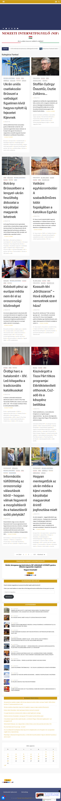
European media (19, 330)
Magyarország (19, 247)
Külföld (18, 80)
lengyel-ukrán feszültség (16, 144)
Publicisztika (36, 78)
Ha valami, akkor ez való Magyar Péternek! (23, 681)
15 (46, 756)
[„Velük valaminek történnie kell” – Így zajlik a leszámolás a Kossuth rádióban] (6, 667)
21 (38, 758)
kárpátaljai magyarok (15, 245)
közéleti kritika (52, 327)
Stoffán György (37, 80)
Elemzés (52, 177)
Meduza (12, 539)
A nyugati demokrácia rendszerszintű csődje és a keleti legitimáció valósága (22, 713)
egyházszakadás (11, 411)
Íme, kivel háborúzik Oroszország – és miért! (14, 726)
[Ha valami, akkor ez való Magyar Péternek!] (6, 681)
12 (23, 756)
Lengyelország (11, 247)
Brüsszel (5, 140)
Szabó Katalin (36, 472)
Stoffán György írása (46, 120)
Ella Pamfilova (6, 537)
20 (31, 758)
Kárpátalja (6, 80)
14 (38, 756)
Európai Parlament (16, 242)
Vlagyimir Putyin (23, 543)
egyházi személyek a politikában (40, 114)
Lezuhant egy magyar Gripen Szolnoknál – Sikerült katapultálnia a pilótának (33, 674)
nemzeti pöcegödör (51, 330)
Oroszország (19, 334)
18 (16, 758)
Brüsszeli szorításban (9, 78)
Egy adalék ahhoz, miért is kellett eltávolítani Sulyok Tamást (28, 617)
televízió (20, 338)
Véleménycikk (45, 179)
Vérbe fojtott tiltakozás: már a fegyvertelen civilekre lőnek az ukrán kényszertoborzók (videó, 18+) (28, 724)
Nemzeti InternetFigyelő (20, 146)
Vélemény (44, 80)
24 (8, 761)
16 (53, 756)
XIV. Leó (48, 239)
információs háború (17, 537)
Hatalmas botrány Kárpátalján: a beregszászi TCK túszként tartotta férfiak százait (23, 716)
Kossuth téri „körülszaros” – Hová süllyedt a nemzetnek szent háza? (45, 296)
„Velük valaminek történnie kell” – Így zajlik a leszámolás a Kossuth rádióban (33, 667)
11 (16, 756)
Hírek (22, 78)
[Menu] (3, 1)
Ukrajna (24, 80)
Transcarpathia (16, 251)
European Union (45, 533)
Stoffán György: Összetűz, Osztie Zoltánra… (44, 89)
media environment (19, 332)
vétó (11, 253)
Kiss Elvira (12, 80)
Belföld (35, 367)
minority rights (44, 540)
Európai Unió (12, 140)
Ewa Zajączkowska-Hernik (16, 243)
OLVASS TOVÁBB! (8, 137)
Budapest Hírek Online (31, 698)
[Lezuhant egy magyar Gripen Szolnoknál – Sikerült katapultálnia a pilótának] (6, 674)
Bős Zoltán (10, 177)
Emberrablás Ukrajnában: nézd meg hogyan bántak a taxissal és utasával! (21, 710)
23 (53, 758)
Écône (5, 411)
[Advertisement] (30, 15)
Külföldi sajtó (7, 468)
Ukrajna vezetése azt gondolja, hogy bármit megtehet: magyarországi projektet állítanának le (26, 707)
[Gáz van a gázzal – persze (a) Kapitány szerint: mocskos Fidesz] (6, 660)
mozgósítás (18, 539)
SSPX (14, 417)
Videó (15, 179)
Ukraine (49, 544)
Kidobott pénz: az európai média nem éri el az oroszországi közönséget (15, 296)
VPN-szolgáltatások (13, 340)
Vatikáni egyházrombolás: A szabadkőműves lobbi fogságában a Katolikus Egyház (45, 197)
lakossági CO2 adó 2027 (49, 431)
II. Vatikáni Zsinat (51, 233)
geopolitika (43, 535)
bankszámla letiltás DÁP (39, 423)
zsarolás (52, 546)
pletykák (15, 543)
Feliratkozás (9, 596)
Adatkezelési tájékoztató (10, 792)
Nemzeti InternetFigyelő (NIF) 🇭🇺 (30, 35)
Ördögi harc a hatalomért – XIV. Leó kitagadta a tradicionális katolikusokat (15, 381)
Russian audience (12, 338)
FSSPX (43, 233)
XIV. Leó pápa (19, 421)
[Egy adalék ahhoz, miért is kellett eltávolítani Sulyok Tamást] (6, 617)
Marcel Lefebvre (14, 415)
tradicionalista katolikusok (16, 419)
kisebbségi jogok (19, 142)
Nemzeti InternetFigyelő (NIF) (24, 798)
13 (31, 756)
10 (8, 756)
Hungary (50, 535)
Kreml (24, 537)
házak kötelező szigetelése (46, 427)
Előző (19, 554)
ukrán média (46, 546)
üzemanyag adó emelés (44, 439)
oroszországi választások (17, 541)
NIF (24, 249)
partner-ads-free (20, 336)
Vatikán (13, 421)
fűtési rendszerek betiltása (44, 425)
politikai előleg (16, 148)
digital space (18, 329)
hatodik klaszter (21, 140)
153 (34, 554)
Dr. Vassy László (45, 177)
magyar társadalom (49, 328)
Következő (40, 554)
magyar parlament (38, 328)
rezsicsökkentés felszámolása (45, 435)
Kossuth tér (45, 327)
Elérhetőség (24, 792)
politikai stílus (49, 332)
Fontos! (18, 78)
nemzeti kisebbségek (17, 249)
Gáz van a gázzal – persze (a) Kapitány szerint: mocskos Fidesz (28, 660)
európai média (9, 330)
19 (23, 758)
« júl (5, 765)
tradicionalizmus (49, 237)
